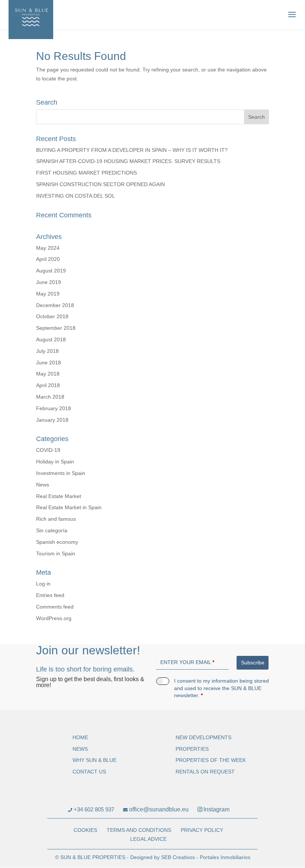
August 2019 (51, 271)
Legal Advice (148, 839)
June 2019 (48, 282)
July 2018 (47, 351)
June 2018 (48, 363)
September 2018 (56, 328)
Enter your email (187, 662)
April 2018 (48, 385)
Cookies (85, 830)
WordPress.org (53, 618)
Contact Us (89, 772)
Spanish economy (57, 542)
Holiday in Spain (55, 462)
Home (80, 737)
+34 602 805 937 (93, 809)
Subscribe (252, 663)
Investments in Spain (60, 473)
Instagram (216, 809)
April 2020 (48, 259)
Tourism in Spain (55, 553)
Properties (192, 749)
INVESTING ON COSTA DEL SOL (75, 196)
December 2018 (55, 305)
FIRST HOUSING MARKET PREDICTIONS (86, 173)
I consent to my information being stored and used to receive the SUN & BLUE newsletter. (221, 688)
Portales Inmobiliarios (225, 857)
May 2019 (48, 294)
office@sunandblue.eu (158, 809)
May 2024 (48, 248)
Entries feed (50, 595)
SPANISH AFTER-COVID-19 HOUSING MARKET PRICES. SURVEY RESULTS (128, 161)
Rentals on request (205, 772)
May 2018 (48, 374)
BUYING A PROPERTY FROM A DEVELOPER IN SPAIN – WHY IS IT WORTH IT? (132, 150)
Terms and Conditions (139, 830)
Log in (43, 584)
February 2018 (53, 408)
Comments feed (55, 607)
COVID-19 (48, 450)
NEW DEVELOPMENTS (203, 737)
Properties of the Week (211, 760)
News (42, 485)
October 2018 (52, 316)
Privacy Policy (202, 830)
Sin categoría (51, 530)
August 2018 (51, 339)
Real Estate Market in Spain (69, 507)
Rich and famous (56, 519)
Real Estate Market (58, 496)
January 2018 (52, 420)
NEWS (80, 749)
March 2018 (50, 397)
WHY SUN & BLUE (94, 760)
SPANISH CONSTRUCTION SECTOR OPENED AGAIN (100, 184)
